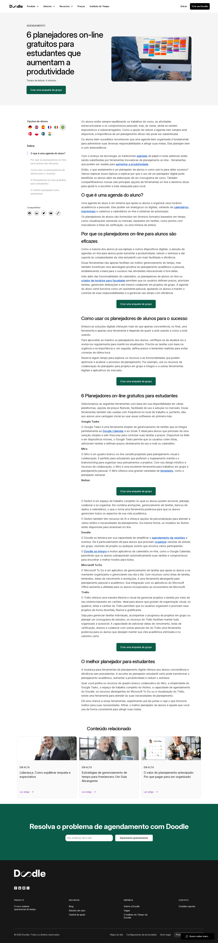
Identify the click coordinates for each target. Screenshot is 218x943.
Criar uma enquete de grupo (46, 89)
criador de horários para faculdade (103, 280)
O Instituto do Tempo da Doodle (135, 916)
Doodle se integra (95, 551)
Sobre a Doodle (132, 906)
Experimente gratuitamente (134, 838)
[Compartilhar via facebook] (29, 213)
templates (166, 470)
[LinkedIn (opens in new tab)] (19, 888)
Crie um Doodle (200, 6)
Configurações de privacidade (141, 934)
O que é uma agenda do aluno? (48, 153)
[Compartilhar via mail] (50, 213)
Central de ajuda (77, 914)
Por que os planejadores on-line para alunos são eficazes (48, 161)
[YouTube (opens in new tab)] (23, 888)
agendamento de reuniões (168, 537)
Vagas (127, 910)
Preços (81, 6)
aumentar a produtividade (132, 164)
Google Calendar (113, 431)
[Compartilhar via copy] (58, 213)
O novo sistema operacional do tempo (25, 908)
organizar (161, 541)
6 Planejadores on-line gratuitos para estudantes (48, 182)
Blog (71, 906)
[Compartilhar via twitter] (43, 213)
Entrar (184, 6)
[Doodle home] (16, 6)
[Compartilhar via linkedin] (36, 213)
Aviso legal (165, 934)
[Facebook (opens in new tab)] (15, 888)
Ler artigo (25, 791)
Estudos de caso (77, 910)
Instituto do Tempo (99, 6)
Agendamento (36, 25)
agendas (142, 155)
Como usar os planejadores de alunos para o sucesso (48, 171)
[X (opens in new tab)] (28, 888)
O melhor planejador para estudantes (45, 192)
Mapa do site (116, 934)
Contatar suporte (187, 906)
